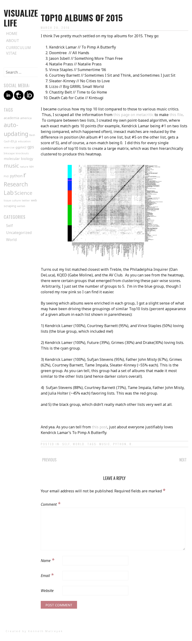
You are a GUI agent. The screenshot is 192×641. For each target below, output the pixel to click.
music (104, 444)
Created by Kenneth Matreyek (34, 631)
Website (47, 590)
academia (11, 117)
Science (23, 193)
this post (99, 427)
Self (66, 444)
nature (24, 166)
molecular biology (18, 158)
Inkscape (9, 153)
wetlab (21, 206)
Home (11, 33)
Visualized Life (23, 18)
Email (47, 574)
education (24, 141)
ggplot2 (20, 147)
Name (47, 559)
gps (30, 147)
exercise (9, 147)
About (12, 40)
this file (176, 114)
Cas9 (6, 141)
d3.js (13, 141)
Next (183, 460)
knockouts (22, 153)
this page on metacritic (133, 114)
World (79, 444)
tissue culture (12, 200)
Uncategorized (19, 232)
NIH (31, 166)
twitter (26, 200)
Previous (49, 460)
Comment (50, 503)
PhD (6, 176)
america (26, 118)
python (120, 444)
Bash (32, 135)
